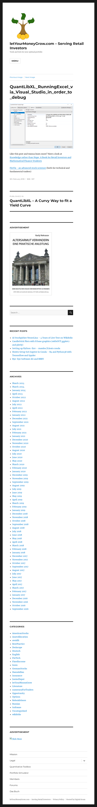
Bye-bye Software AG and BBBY (28, 359)
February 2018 (19, 549)
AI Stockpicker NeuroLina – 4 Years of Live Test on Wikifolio (42, 337)
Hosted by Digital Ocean (75, 799)
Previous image (16, 77)
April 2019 (17, 499)
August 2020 (18, 450)
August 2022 (18, 401)
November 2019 (20, 478)
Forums (14, 785)
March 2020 (18, 464)
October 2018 (18, 521)
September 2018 (20, 524)
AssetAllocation (20, 637)
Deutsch (16, 651)
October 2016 (19, 605)
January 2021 (18, 436)
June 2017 (17, 577)
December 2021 (20, 418)
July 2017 (16, 573)
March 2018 (18, 545)
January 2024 (19, 390)
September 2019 (20, 482)
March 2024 (18, 386)
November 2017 (20, 559)
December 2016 (20, 598)
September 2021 (20, 422)
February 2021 (19, 432)
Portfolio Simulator (19, 773)
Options (16, 697)
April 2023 (17, 394)
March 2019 (18, 503)
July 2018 (16, 531)
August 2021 (18, 425)
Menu (15, 61)
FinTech (16, 658)
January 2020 (19, 471)
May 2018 (17, 538)
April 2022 (17, 408)
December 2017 (19, 556)
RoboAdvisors (19, 700)
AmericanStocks (20, 633)
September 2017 (20, 566)
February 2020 (19, 468)
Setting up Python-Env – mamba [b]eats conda (36, 348)
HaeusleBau (18, 672)
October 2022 (19, 397)
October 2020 (19, 446)
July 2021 (16, 429)
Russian (16, 704)
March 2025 (18, 383)
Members (14, 779)
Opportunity (18, 693)
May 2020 (17, 461)
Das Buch (14, 791)
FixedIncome (18, 661)
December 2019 (20, 475)
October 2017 (18, 563)
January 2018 (18, 552)
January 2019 (18, 510)
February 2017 (19, 591)
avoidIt (15, 640)
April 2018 (17, 542)
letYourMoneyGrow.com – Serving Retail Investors (30, 799)
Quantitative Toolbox (20, 767)
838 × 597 (30, 179)
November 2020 (20, 443)
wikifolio (16, 714)
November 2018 (20, 517)
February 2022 (19, 411)
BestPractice (18, 644)
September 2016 (20, 609)
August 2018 (18, 528)
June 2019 (17, 492)
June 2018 (17, 535)
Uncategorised (19, 711)
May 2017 (17, 580)
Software (16, 707)
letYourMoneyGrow (22, 682)
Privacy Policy (58, 799)
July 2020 (17, 454)
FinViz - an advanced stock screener (28, 168)
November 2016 (20, 602)
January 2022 (19, 415)
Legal (12, 760)
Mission (13, 754)
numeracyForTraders (22, 689)
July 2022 (17, 404)
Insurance (17, 675)
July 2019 (16, 489)
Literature (17, 686)
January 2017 (18, 595)
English (16, 654)
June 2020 (17, 457)
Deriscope (17, 647)
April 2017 (17, 584)
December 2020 (20, 439)
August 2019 (18, 485)
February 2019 (19, 506)
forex (15, 665)
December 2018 (20, 513)
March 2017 (18, 588)
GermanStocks (19, 668)
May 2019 (17, 496)
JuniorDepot (18, 679)
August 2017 (18, 570)
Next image (30, 77)
